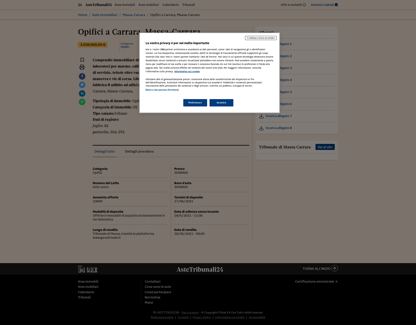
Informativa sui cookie (187, 71)
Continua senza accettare (261, 38)
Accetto (221, 102)
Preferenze (195, 102)
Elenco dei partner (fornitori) (162, 89)
